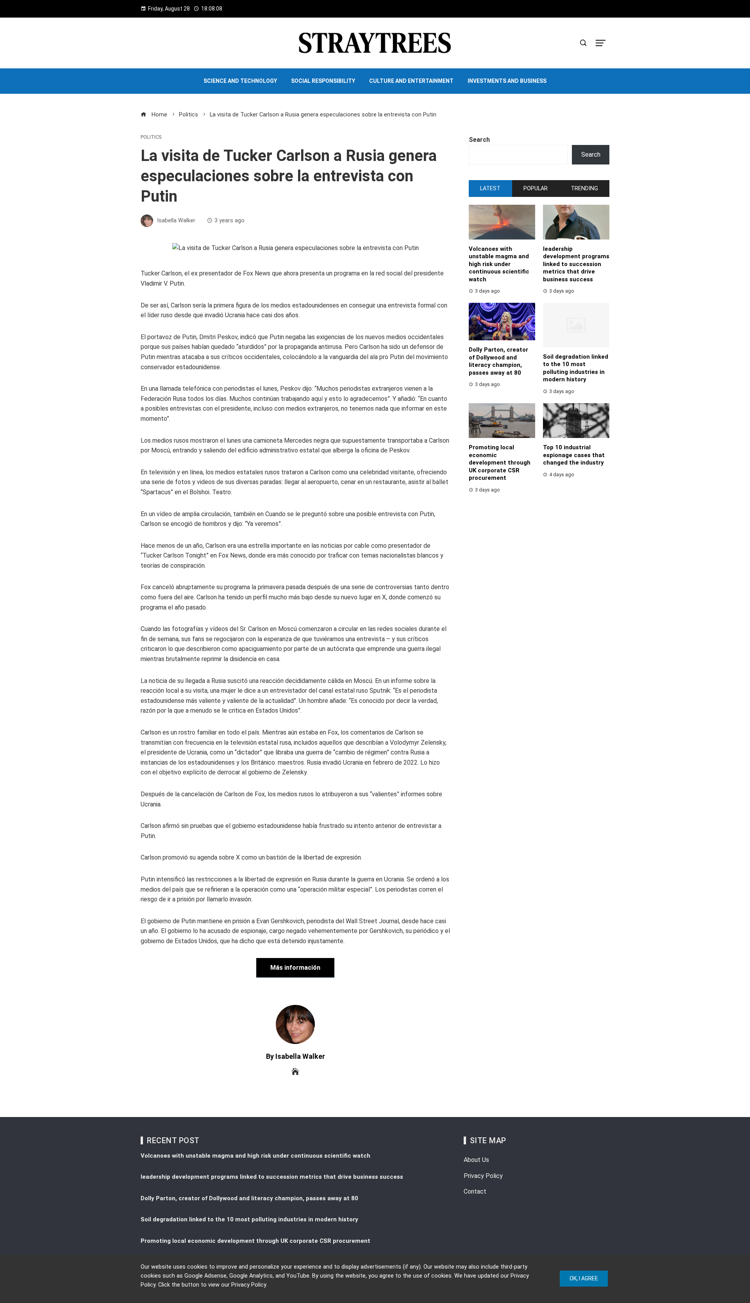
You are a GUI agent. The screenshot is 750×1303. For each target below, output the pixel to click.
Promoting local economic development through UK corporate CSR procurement (499, 462)
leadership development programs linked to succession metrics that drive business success (576, 264)
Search (479, 139)
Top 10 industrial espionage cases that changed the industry (574, 455)
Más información (295, 967)
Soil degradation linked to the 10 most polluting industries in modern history (575, 368)
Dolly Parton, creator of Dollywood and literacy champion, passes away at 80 (498, 361)
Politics (151, 137)
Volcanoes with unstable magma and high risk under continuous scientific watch (499, 264)
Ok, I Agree (584, 1278)
